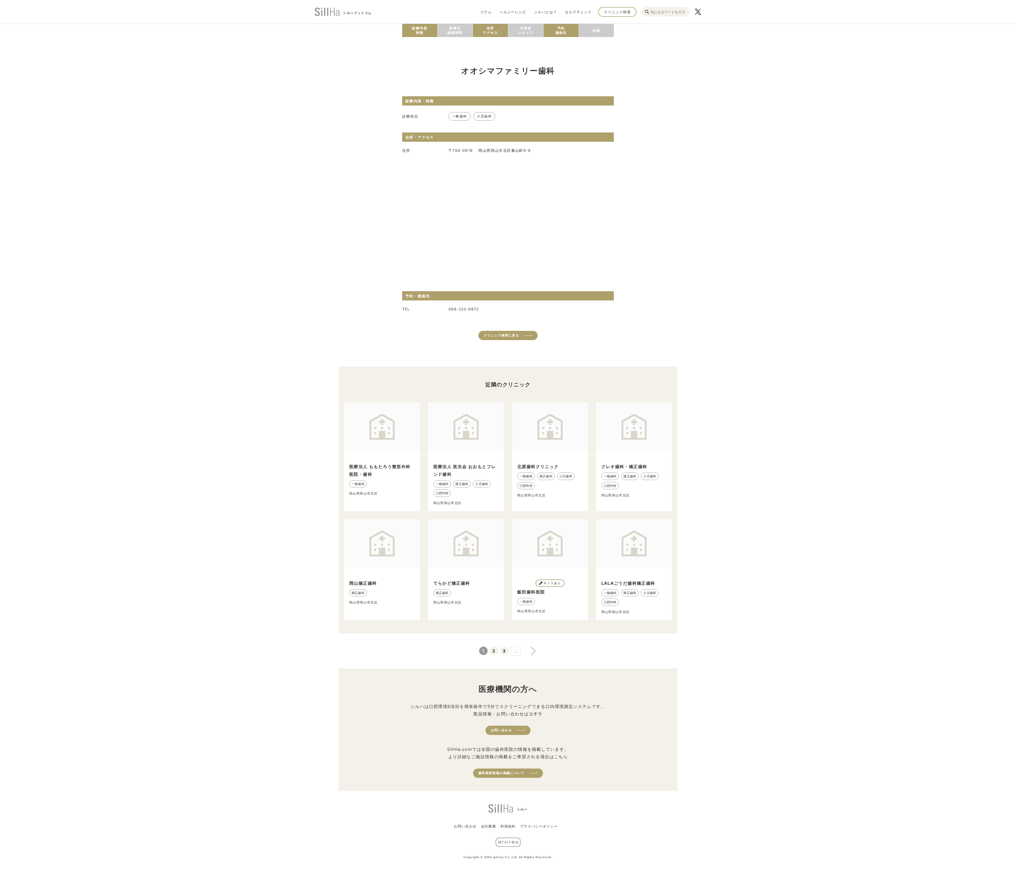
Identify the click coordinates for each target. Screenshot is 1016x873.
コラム (486, 12)
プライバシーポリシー (539, 826)
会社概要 (488, 826)
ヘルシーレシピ (513, 12)
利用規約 (508, 826)
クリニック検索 (617, 12)
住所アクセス (490, 30)
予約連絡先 (561, 30)
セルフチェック (578, 12)
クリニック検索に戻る (501, 335)
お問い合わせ (501, 730)
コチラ (535, 713)
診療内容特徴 (419, 30)
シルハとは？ (545, 12)
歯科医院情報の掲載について (501, 773)
